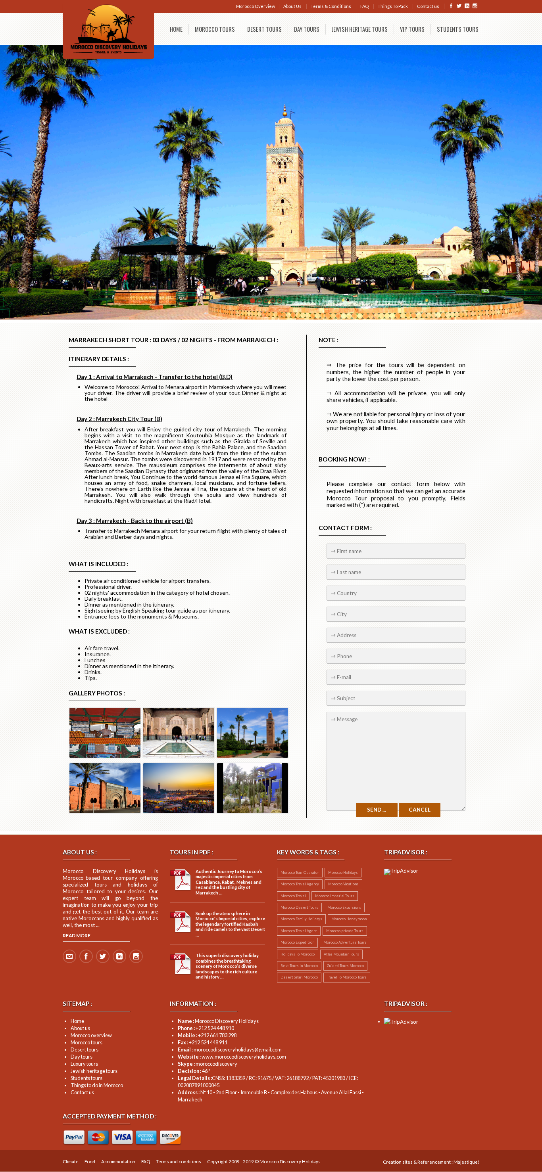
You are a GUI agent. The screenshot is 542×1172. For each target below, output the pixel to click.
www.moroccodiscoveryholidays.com (232, 1056)
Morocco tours (86, 1042)
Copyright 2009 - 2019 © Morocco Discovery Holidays (264, 1161)
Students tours (86, 1078)
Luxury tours (84, 1064)
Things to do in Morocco (97, 1085)
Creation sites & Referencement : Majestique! (431, 1161)
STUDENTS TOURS (458, 29)
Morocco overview (91, 1035)
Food (90, 1161)
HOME (176, 29)
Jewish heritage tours (94, 1071)
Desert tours (84, 1049)
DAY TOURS (306, 29)
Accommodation (118, 1161)
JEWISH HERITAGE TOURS (360, 29)
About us (80, 1028)
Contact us (428, 6)
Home (77, 1021)
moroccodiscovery (207, 1064)
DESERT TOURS (264, 29)
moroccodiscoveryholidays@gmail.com (230, 1049)
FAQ (364, 6)
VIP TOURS (412, 29)
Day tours (81, 1056)
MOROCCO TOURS (215, 29)
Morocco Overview (255, 6)
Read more (76, 935)
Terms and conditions (178, 1161)
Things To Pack (393, 6)
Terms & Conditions (331, 6)
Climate (71, 1161)
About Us (292, 6)
